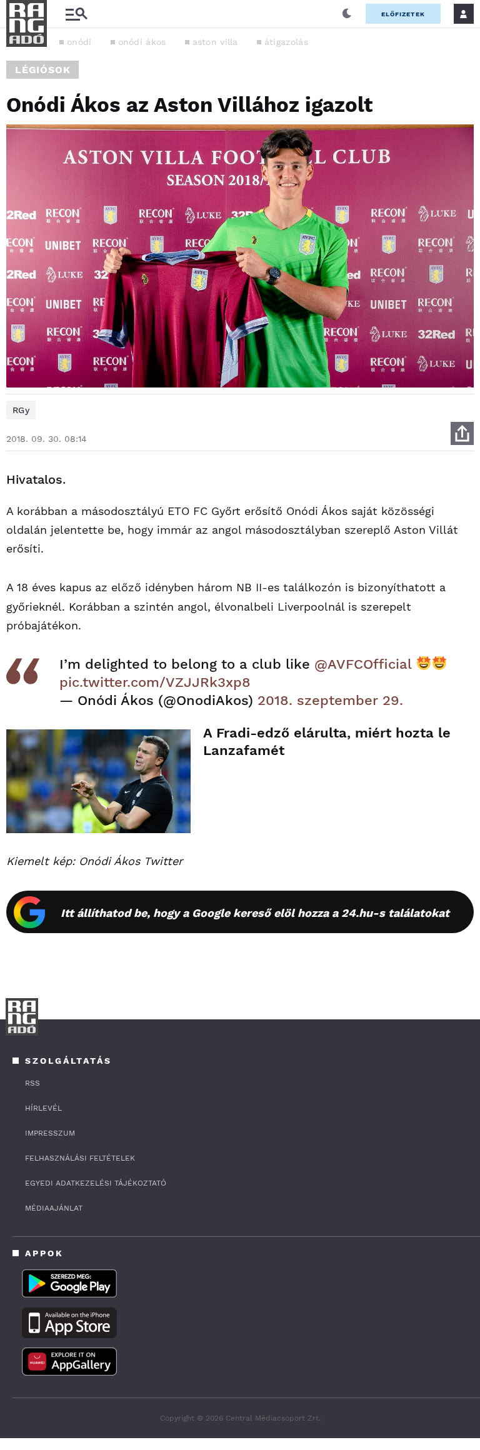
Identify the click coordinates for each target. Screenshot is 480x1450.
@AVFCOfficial (362, 664)
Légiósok (42, 70)
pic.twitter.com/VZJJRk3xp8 (155, 682)
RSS (32, 1083)
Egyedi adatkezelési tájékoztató (95, 1183)
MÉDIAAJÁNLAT (53, 1208)
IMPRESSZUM (50, 1133)
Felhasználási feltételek (80, 1158)
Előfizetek (403, 14)
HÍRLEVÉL (43, 1108)
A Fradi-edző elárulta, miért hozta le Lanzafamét (327, 741)
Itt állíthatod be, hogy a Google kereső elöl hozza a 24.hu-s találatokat (255, 912)
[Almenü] (76, 14)
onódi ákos (142, 42)
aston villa (215, 42)
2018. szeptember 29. (330, 700)
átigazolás (286, 42)
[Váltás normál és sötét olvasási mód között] (346, 13)
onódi (79, 42)
